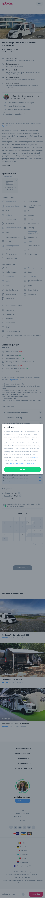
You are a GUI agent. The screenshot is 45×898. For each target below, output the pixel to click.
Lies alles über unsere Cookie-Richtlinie (22, 463)
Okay (22, 469)
